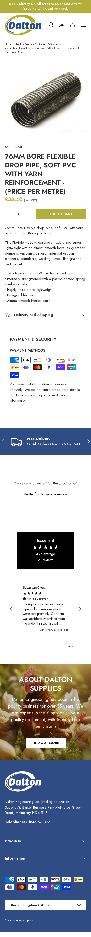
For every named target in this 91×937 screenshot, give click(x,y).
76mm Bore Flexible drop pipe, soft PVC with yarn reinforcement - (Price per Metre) (42, 50)
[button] (72, 25)
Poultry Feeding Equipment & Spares (37, 44)
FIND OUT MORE (45, 743)
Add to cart (61, 214)
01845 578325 (38, 821)
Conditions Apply (56, 8)
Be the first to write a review (45, 494)
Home (8, 44)
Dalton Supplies (24, 920)
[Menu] (83, 25)
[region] (45, 608)
